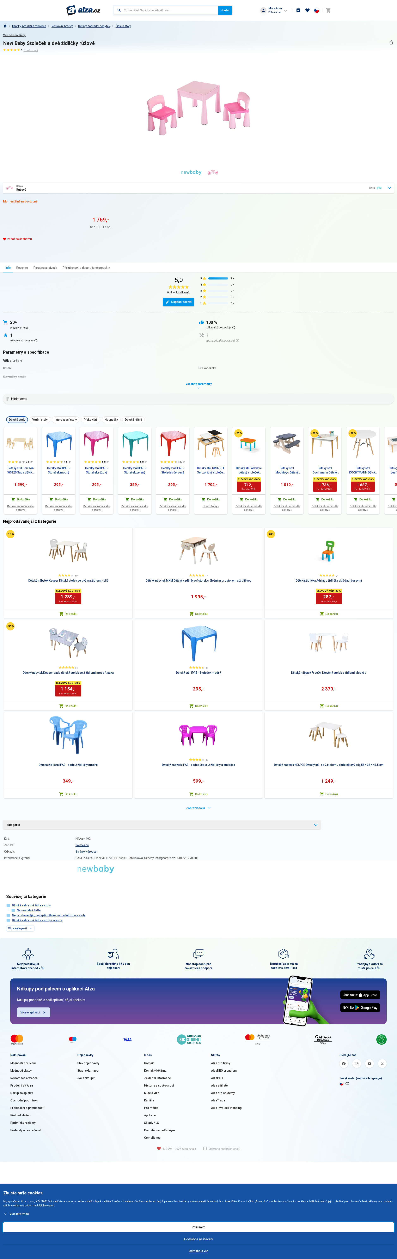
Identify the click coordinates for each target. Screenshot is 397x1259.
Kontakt (149, 1063)
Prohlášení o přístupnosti (27, 1108)
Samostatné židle (29, 910)
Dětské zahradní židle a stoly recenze (37, 920)
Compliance (152, 1137)
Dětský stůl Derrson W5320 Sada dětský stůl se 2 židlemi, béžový (20, 470)
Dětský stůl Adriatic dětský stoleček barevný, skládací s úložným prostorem (248, 470)
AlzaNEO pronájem (224, 1070)
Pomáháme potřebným (159, 1130)
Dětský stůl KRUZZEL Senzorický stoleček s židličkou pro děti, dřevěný (211, 470)
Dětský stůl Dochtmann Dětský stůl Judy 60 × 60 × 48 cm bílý (324, 470)
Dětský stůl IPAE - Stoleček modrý (58, 470)
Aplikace (150, 1115)
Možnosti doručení (23, 1063)
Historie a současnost (159, 1085)
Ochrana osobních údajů (224, 1149)
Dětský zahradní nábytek (94, 26)
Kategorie (13, 824)
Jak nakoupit (85, 1078)
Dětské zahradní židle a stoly (20, 508)
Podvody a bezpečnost (25, 1130)
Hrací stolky (211, 506)
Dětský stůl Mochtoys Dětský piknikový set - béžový (286, 470)
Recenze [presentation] (22, 267)
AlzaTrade (218, 1100)
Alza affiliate (219, 1085)
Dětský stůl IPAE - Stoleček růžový (96, 470)
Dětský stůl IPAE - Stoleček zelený (134, 470)
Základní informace (157, 1078)
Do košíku (71, 614)
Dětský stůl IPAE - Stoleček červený (172, 470)
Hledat (225, 10)
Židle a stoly (123, 26)
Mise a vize (151, 1093)
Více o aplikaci (30, 1012)
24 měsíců (82, 845)
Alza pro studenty (223, 1093)
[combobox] (166, 10)
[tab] (8, 267)
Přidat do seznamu (19, 239)
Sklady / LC (151, 1122)
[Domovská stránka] (5, 26)
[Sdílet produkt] (391, 42)
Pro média (151, 1108)
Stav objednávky (88, 1063)
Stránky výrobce (86, 851)
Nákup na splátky (21, 1093)
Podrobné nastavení (198, 1239)
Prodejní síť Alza (21, 1085)
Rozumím (198, 1227)
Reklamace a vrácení (24, 1078)
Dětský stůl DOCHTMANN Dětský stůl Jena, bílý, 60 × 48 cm (363, 470)
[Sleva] (238, 433)
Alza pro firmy (220, 1063)
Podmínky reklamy (23, 1122)
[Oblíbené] (307, 10)
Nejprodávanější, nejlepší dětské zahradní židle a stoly (48, 915)
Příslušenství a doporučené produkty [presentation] (86, 267)
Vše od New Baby (14, 35)
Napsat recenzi (181, 302)
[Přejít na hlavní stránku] (83, 10)
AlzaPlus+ (218, 1078)
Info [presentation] (8, 267)
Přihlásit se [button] (274, 12)
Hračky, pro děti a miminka (29, 26)
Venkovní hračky (62, 26)
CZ (347, 1083)
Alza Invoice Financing (226, 1108)
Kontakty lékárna (155, 1070)
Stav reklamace (87, 1070)
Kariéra (149, 1100)
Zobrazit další (195, 808)
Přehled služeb (20, 1115)
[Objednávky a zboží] (298, 10)
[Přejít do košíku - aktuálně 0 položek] (328, 10)
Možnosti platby (21, 1070)
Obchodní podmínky (24, 1100)
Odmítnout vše (198, 1251)
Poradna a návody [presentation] (45, 267)
